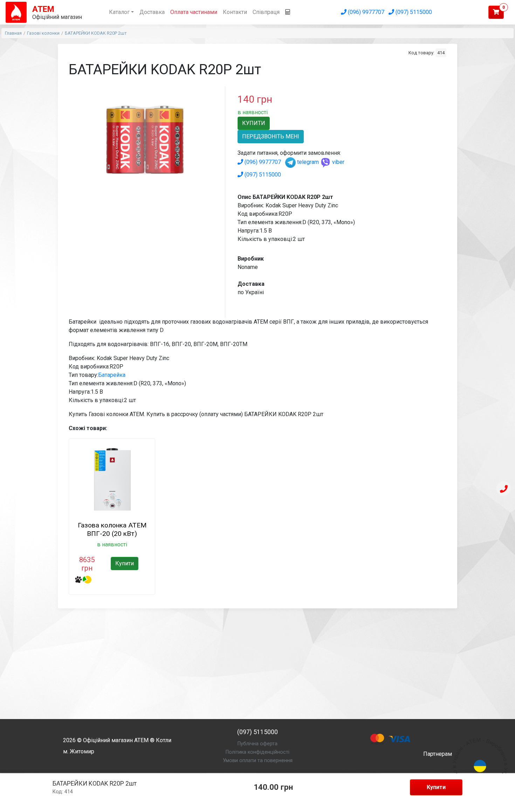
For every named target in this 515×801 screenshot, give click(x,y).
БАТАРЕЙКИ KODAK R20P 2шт (96, 33)
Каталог (119, 12)
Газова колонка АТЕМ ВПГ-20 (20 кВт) (112, 529)
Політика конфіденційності (257, 752)
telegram (307, 162)
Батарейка (111, 375)
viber (337, 162)
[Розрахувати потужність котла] (287, 12)
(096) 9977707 (365, 12)
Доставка (152, 12)
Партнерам (437, 754)
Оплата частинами (193, 12)
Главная (13, 33)
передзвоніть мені (270, 136)
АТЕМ (141, 740)
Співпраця (266, 12)
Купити (436, 787)
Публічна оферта (257, 744)
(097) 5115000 (413, 12)
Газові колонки (43, 33)
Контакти (235, 12)
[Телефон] (503, 489)
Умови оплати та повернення (258, 761)
